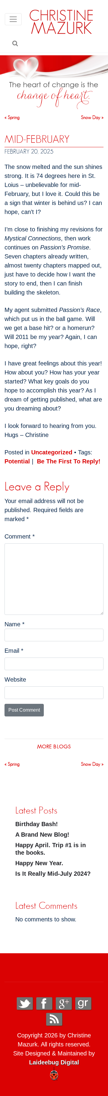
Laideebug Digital (54, 1062)
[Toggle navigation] (13, 19)
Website (15, 679)
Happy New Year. (39, 863)
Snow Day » (92, 117)
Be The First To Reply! (68, 461)
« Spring (12, 117)
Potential (17, 461)
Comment (19, 536)
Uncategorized (51, 452)
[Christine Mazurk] (61, 21)
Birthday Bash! (36, 824)
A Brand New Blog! (42, 834)
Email (13, 650)
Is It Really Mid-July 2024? (53, 873)
